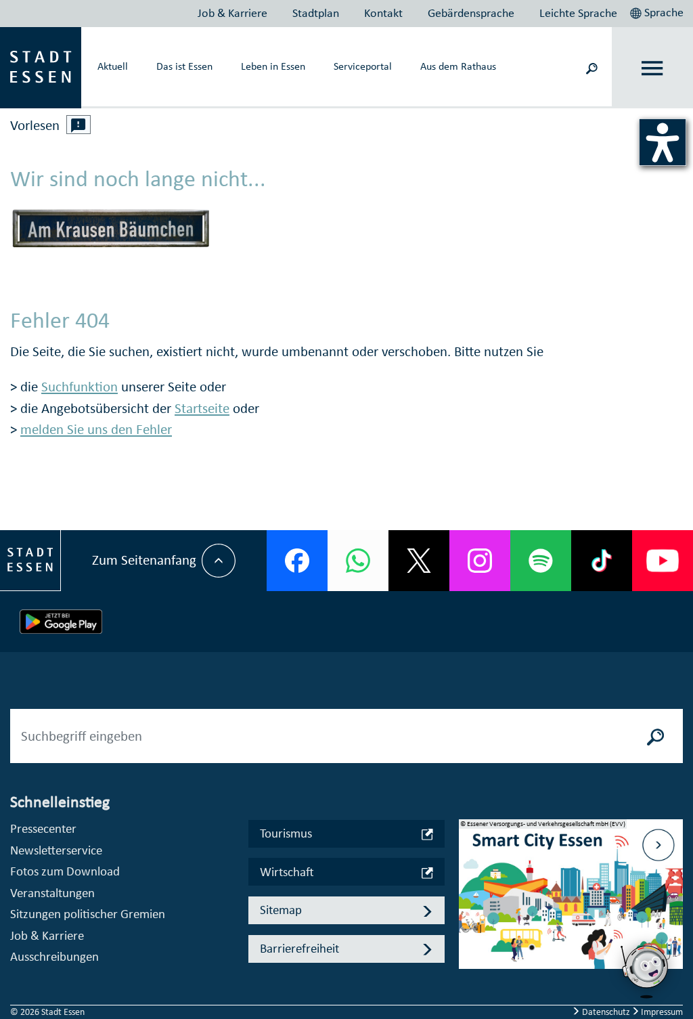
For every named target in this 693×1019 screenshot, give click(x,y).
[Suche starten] (656, 736)
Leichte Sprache (578, 12)
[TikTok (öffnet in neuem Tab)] (601, 560)
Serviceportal (363, 65)
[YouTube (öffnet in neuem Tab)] (662, 560)
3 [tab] (469, 926)
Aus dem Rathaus (458, 65)
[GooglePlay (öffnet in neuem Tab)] (61, 621)
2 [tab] (469, 904)
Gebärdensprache (471, 12)
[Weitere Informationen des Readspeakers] (78, 124)
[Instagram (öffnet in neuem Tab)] (479, 560)
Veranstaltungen (52, 893)
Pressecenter (43, 828)
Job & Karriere (232, 12)
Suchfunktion (79, 386)
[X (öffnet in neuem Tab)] (418, 560)
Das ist (184, 65)
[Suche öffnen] (591, 67)
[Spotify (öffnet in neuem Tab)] (540, 560)
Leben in (273, 65)
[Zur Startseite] (40, 66)
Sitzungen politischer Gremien (87, 914)
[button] (658, 11)
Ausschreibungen (54, 956)
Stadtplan (315, 12)
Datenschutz (606, 1012)
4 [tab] (469, 948)
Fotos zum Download (65, 871)
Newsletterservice (56, 850)
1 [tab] (469, 883)
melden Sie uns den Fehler (96, 429)
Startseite (202, 408)
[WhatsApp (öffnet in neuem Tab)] (358, 560)
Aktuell (112, 65)
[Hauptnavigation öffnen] (653, 68)
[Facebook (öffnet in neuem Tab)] (297, 560)
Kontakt (383, 12)
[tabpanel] (571, 901)
